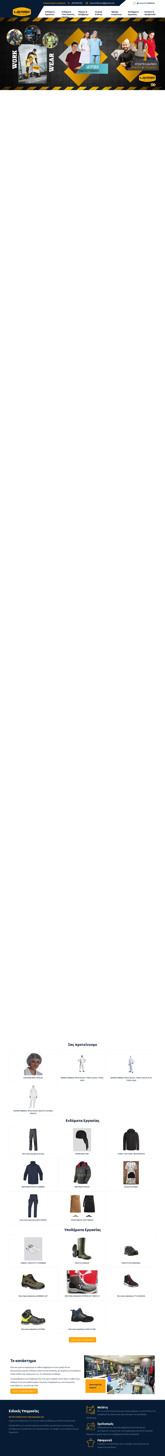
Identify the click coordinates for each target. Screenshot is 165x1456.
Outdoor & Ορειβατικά (149, 13)
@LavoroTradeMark (145, 3)
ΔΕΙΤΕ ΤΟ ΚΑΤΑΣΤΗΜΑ (23, 1391)
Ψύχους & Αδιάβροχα (83, 13)
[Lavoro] (21, 10)
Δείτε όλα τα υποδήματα (82, 1339)
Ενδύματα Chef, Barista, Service (68, 14)
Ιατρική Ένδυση (98, 13)
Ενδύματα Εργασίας (50, 13)
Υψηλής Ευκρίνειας (116, 13)
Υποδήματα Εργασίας (133, 13)
